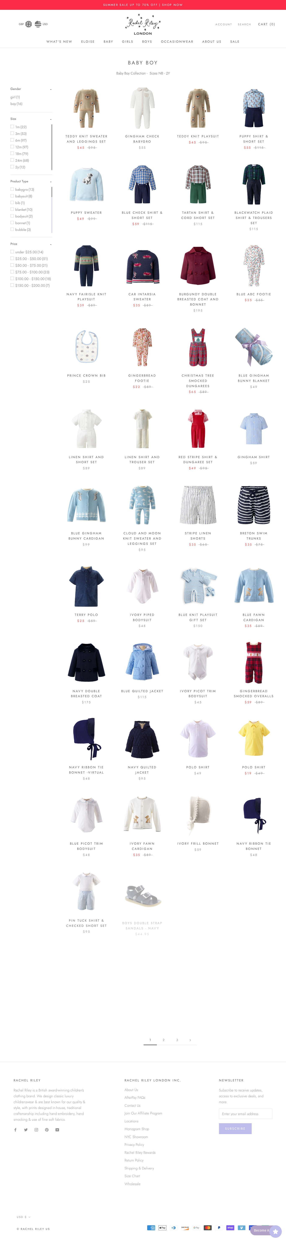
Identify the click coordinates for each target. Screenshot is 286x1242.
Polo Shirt (198, 767)
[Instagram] (36, 1129)
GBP (21, 24)
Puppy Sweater (86, 212)
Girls (127, 41)
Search (244, 25)
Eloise (88, 41)
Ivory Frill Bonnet (198, 843)
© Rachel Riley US (33, 1229)
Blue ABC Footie (254, 294)
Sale (235, 41)
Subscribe (235, 1128)
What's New (59, 41)
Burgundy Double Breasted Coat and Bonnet (198, 299)
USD (45, 24)
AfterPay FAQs (135, 1097)
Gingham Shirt (254, 457)
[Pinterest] (47, 1129)
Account (223, 25)
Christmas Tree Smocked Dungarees (198, 380)
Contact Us (132, 1105)
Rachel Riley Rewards (140, 1152)
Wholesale (132, 1183)
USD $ (22, 1217)
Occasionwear (177, 41)
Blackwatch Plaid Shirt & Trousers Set (253, 217)
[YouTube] (57, 1129)
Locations (131, 1121)
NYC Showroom (136, 1136)
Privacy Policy (134, 1144)
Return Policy (134, 1160)
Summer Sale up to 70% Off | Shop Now (143, 5)
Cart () (267, 24)
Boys (147, 41)
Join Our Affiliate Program (143, 1113)
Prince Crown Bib (86, 375)
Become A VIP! (265, 1230)
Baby (108, 41)
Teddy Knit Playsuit (198, 136)
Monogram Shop (137, 1128)
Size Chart (132, 1175)
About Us (212, 41)
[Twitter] (26, 1129)
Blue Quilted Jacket (142, 691)
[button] (15, 89)
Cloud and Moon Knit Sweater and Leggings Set (142, 538)
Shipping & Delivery (139, 1168)
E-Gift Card (254, 920)
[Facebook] (15, 1129)
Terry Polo (86, 615)
